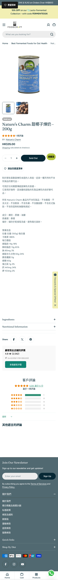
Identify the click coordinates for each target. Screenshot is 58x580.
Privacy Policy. (8, 487)
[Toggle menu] (4, 24)
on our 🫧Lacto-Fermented (29, 10)
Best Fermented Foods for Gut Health (29, 43)
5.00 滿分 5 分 (36, 386)
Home (5, 43)
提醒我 (51, 156)
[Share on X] (22, 339)
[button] (9, 136)
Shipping (6, 147)
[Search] (51, 34)
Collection (15, 13)
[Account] (48, 24)
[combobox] (29, 34)
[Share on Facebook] (13, 339)
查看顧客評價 (16, 365)
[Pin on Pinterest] (30, 339)
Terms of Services (39, 484)
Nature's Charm (13, 139)
